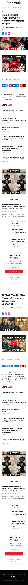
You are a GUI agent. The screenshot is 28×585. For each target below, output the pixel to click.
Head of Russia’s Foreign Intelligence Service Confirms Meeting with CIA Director (14, 207)
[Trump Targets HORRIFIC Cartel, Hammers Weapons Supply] (14, 43)
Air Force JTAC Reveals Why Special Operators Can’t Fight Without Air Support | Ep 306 (13, 138)
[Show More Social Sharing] (12, 33)
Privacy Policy (17, 277)
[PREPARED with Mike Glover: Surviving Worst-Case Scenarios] (14, 324)
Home (3, 574)
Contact (14, 576)
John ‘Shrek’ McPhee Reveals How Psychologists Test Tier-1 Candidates (14, 119)
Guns (3, 11)
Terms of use (21, 574)
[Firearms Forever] (14, 2)
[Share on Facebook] (3, 33)
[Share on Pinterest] (9, 33)
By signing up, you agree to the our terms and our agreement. (14, 277)
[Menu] (3, 3)
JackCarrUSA (9, 307)
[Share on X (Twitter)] (6, 33)
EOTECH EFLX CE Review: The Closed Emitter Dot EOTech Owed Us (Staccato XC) (13, 148)
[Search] (25, 3)
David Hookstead (10, 27)
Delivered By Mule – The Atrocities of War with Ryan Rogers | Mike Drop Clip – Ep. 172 (7, 378)
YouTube (16, 79)
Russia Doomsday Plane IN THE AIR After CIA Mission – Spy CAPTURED (13, 158)
